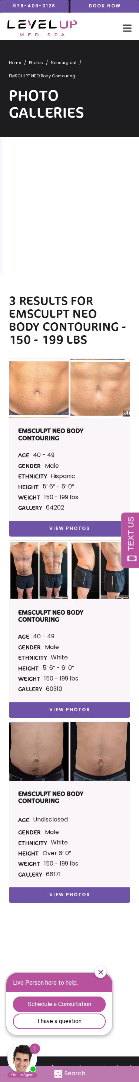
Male (52, 466)
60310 (54, 689)
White (59, 658)
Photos (36, 63)
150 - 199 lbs (61, 498)
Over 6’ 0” (57, 854)
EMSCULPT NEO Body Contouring (64, 320)
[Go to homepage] (57, 28)
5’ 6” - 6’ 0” (58, 487)
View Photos (69, 529)
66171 (53, 875)
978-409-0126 (34, 6)
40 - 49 (43, 455)
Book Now (105, 6)
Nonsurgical (63, 63)
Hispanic (63, 477)
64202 (55, 508)
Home (15, 63)
